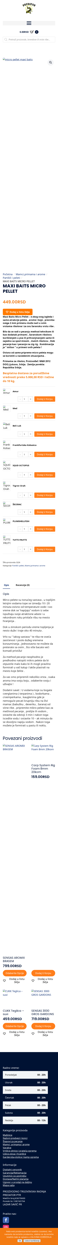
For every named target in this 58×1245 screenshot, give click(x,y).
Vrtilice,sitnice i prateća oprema (19, 1150)
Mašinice (7, 1135)
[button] (50, 62)
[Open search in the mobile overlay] (29, 39)
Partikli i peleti (11, 277)
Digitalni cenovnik (12, 1169)
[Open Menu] (29, 23)
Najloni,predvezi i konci (15, 1138)
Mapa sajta (8, 1185)
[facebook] (6, 1220)
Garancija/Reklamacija (14, 1172)
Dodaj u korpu (45, 399)
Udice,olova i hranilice (14, 1153)
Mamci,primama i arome (30, 274)
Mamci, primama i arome (16, 1144)
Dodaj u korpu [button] (43, 973)
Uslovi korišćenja (32, 1241)
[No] (54, 1236)
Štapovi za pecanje (13, 1141)
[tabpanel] (29, 659)
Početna (8, 274)
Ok (20, 1241)
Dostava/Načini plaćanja (15, 1179)
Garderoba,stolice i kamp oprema (21, 1157)
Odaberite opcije (15, 973)
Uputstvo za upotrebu (14, 1175)
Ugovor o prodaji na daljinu (17, 1182)
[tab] (6, 585)
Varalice (7, 1147)
